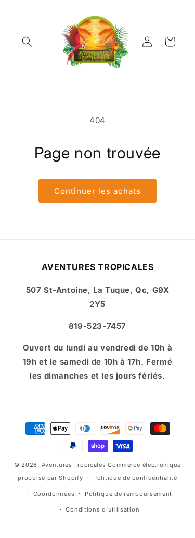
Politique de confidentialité (135, 477)
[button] (27, 41)
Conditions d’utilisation (102, 509)
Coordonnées (54, 493)
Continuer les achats (97, 191)
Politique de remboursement (128, 493)
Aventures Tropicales (74, 464)
